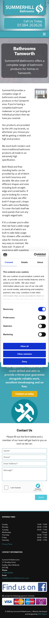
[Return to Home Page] (24, 7)
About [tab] (40, 262)
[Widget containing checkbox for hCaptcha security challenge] (22, 487)
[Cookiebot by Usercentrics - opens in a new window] (34, 255)
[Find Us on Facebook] (24, 587)
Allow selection (24, 354)
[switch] (42, 317)
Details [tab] (24, 262)
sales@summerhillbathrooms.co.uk (15, 578)
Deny (24, 361)
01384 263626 (29, 25)
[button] (24, 394)
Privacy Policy (7, 544)
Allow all (24, 346)
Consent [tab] (9, 262)
